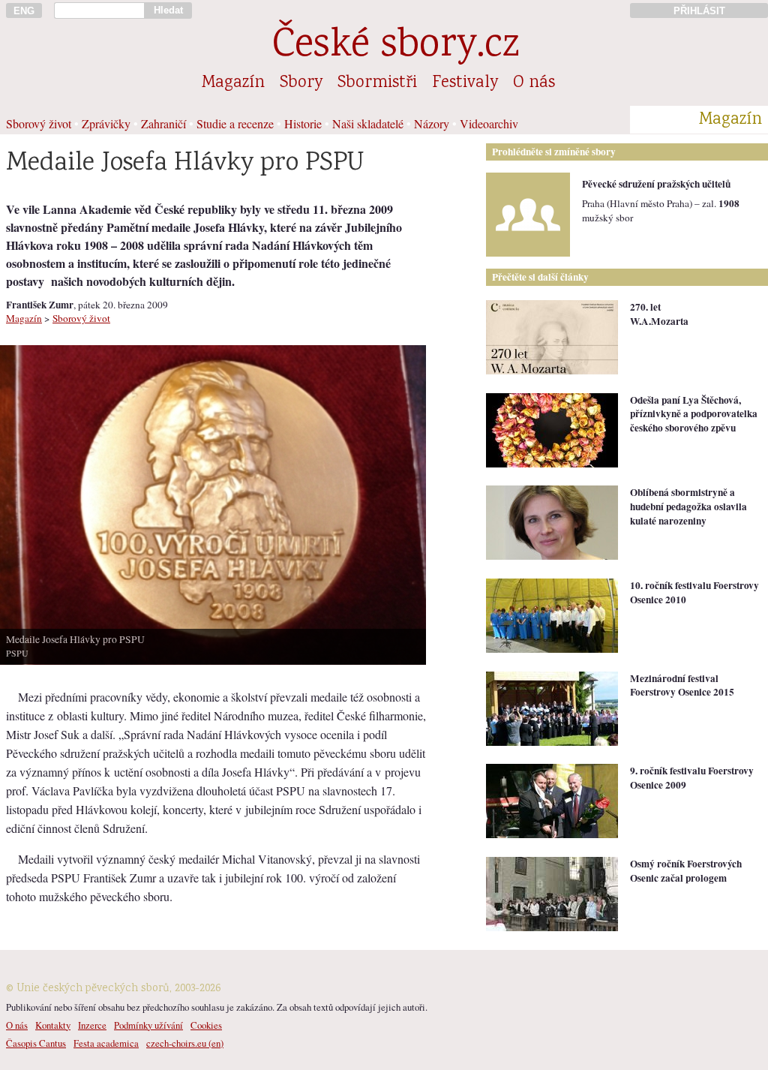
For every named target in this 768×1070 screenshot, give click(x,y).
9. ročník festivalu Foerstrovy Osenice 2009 (692, 777)
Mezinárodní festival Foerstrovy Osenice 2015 (682, 685)
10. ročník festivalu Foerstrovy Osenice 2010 (694, 592)
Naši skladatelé (368, 123)
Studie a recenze (235, 123)
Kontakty (52, 1025)
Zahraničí (163, 123)
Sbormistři (377, 83)
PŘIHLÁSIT (699, 11)
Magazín (233, 83)
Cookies (206, 1025)
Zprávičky (106, 123)
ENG (24, 11)
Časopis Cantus (36, 1043)
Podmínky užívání (148, 1025)
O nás (534, 83)
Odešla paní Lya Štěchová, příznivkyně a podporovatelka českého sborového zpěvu (694, 413)
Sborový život (38, 123)
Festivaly (465, 83)
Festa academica (106, 1043)
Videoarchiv (489, 123)
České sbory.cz (395, 47)
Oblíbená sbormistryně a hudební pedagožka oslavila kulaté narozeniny (688, 506)
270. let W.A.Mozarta (659, 314)
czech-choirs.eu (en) (185, 1043)
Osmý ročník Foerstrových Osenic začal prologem (686, 870)
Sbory (301, 83)
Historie (303, 123)
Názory (431, 123)
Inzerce (92, 1025)
